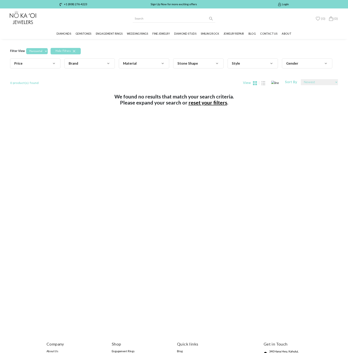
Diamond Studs (185, 33)
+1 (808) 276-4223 (75, 4)
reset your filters (207, 102)
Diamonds (64, 33)
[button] (35, 63)
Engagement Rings (109, 33)
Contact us (268, 33)
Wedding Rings (137, 33)
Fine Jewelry (161, 33)
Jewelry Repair (234, 33)
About (286, 33)
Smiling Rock (210, 33)
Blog (252, 33)
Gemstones (83, 33)
